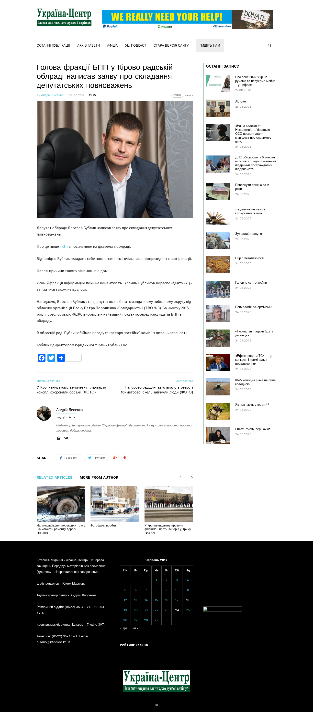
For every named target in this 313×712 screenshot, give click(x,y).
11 (188, 590)
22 (156, 610)
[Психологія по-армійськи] (218, 313)
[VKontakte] (66, 438)
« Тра (123, 628)
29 (156, 620)
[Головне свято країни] (218, 289)
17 (177, 600)
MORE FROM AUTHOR (99, 478)
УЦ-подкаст (135, 45)
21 (146, 610)
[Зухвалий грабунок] (218, 240)
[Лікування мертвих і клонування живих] (218, 216)
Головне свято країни (251, 282)
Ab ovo (240, 101)
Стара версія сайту (171, 45)
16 (166, 600)
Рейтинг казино (134, 644)
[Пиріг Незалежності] (218, 264)
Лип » (134, 628)
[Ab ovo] (218, 108)
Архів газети (88, 45)
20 (136, 610)
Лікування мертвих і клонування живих (250, 211)
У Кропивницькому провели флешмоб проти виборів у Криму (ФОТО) (168, 529)
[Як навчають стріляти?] (218, 411)
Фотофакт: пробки (103, 525)
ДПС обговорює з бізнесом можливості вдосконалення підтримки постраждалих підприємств (255, 163)
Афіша (112, 45)
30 (166, 620)
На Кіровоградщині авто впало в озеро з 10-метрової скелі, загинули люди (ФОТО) (157, 389)
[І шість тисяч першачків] (218, 435)
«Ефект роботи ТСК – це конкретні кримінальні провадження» (253, 359)
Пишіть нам (210, 45)
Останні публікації (53, 45)
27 (136, 620)
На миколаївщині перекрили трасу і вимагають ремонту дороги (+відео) (61, 529)
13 (135, 600)
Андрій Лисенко (52, 95)
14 (146, 600)
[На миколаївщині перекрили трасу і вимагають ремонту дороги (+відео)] (61, 504)
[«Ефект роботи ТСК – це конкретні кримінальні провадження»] (218, 362)
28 (146, 620)
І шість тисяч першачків (252, 429)
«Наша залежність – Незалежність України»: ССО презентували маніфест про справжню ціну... (253, 133)
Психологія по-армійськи (253, 307)
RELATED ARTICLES (54, 478)
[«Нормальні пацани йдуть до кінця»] (218, 338)
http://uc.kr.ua (65, 417)
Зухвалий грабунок (249, 234)
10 (177, 590)
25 (188, 610)
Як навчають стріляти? (252, 404)
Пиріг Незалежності (249, 258)
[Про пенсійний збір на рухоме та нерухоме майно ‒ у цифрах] (218, 83)
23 (166, 610)
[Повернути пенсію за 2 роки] (218, 191)
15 (156, 600)
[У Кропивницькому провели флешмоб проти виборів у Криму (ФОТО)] (169, 504)
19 (125, 610)
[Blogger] (58, 438)
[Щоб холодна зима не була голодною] (218, 386)
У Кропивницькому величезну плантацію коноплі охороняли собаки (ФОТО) (71, 389)
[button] (269, 45)
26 (125, 620)
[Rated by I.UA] (222, 610)
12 (125, 600)
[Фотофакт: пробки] (114, 504)
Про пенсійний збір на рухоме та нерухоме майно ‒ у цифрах (255, 81)
